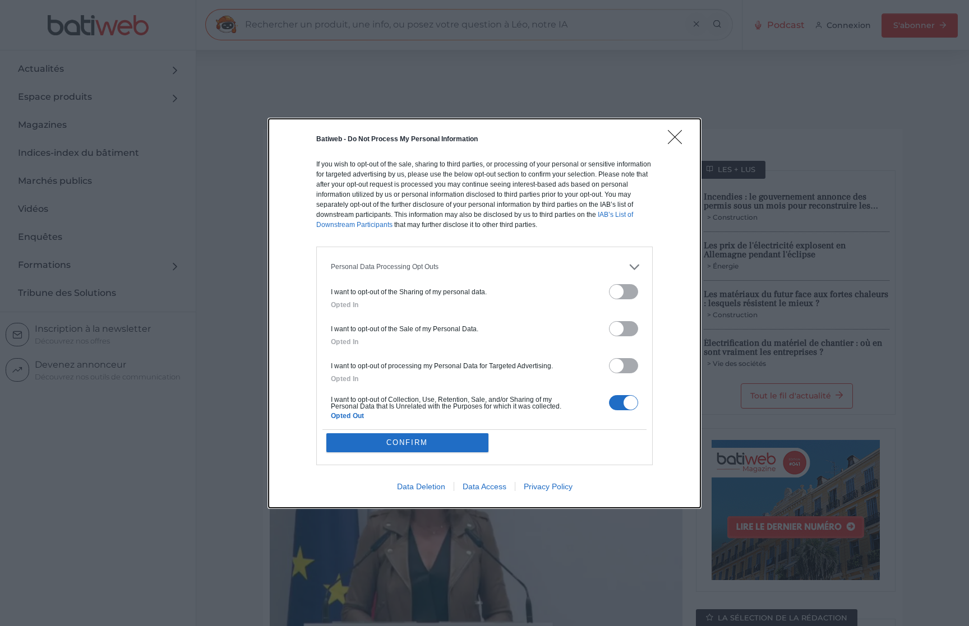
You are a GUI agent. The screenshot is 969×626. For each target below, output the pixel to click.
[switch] (623, 291)
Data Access (484, 486)
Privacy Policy (548, 486)
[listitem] (484, 267)
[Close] (678, 140)
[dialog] (484, 313)
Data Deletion (421, 486)
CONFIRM (407, 442)
